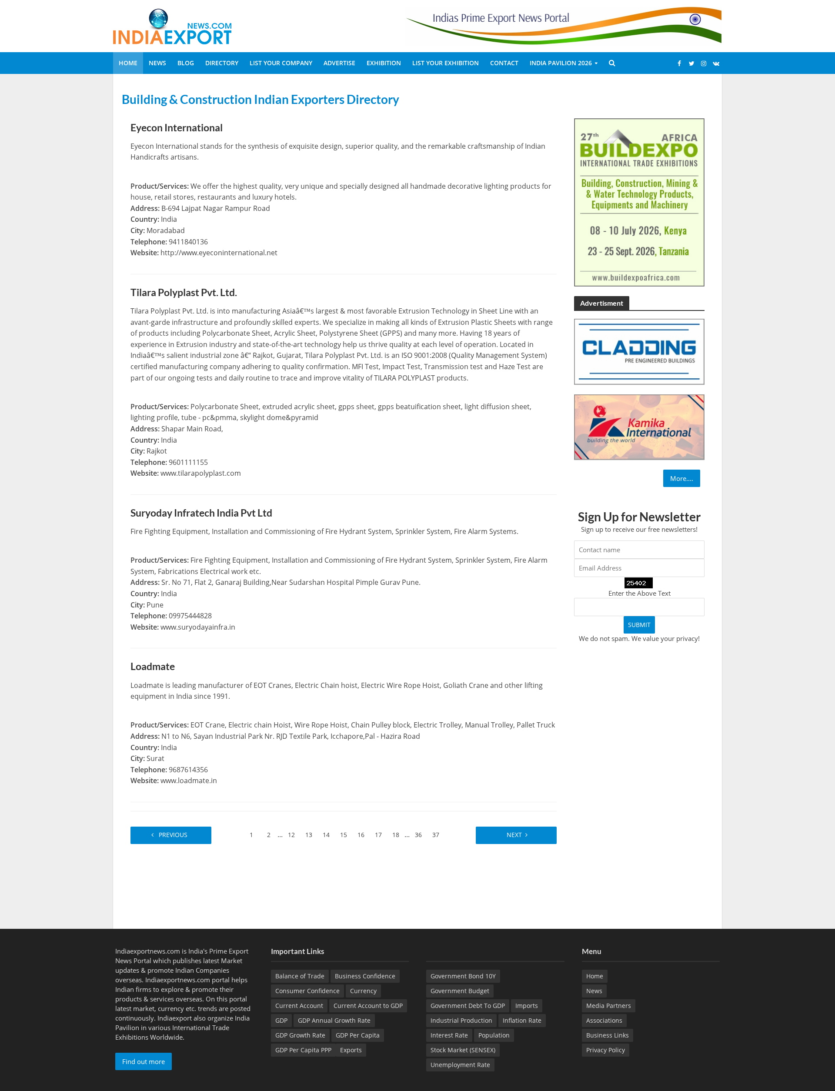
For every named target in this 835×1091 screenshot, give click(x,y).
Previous (174, 835)
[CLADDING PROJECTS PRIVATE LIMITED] (639, 351)
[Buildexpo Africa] (639, 201)
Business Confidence (365, 976)
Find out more (143, 1061)
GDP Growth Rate (300, 1035)
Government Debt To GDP (468, 1005)
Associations (604, 1020)
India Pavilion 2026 (561, 63)
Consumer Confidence (307, 991)
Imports (526, 1005)
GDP (281, 1020)
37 (435, 835)
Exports (351, 1050)
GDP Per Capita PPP (303, 1050)
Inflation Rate (522, 1020)
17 (378, 835)
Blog (185, 63)
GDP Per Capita (358, 1035)
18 (395, 835)
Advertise (339, 63)
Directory (221, 63)
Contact (504, 63)
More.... (681, 478)
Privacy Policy (605, 1050)
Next (513, 835)
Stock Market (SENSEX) (463, 1050)
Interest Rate (449, 1035)
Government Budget (460, 991)
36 (418, 835)
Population (494, 1035)
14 (326, 835)
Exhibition (384, 63)
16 (360, 835)
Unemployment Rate (460, 1065)
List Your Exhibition (445, 63)
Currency (363, 991)
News (157, 63)
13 (308, 835)
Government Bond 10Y (463, 976)
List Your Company (281, 63)
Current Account (299, 1005)
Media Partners (608, 1005)
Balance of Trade (299, 976)
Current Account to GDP (368, 1005)
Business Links (607, 1035)
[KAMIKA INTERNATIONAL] (639, 426)
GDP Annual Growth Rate (334, 1020)
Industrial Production (461, 1020)
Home (128, 63)
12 (291, 835)
